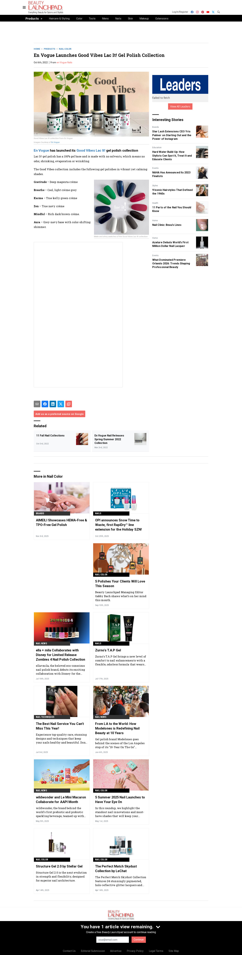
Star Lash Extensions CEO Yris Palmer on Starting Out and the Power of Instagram (171, 135)
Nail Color (65, 49)
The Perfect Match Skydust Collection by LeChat (116, 868)
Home (37, 49)
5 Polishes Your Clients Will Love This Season (120, 583)
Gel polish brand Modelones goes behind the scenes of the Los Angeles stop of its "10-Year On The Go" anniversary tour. (120, 743)
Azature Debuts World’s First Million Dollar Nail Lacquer (170, 244)
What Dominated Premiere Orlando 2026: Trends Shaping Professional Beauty (171, 263)
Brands (155, 127)
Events (155, 168)
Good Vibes (86, 150)
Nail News (41, 643)
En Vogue (55, 142)
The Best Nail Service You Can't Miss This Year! (60, 726)
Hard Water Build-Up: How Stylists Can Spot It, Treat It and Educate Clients (172, 155)
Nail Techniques (45, 717)
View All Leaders (180, 106)
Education (156, 147)
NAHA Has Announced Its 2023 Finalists (171, 174)
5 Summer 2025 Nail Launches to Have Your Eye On (120, 799)
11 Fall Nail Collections (50, 435)
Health (155, 203)
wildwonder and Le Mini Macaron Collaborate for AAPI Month (61, 799)
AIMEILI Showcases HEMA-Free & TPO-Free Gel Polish (61, 522)
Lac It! (100, 150)
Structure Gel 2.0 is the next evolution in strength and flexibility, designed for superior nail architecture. (61, 876)
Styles (155, 185)
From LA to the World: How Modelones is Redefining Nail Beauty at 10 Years (117, 728)
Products (49, 49)
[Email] (37, 404)
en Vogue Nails (64, 62)
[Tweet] (60, 404)
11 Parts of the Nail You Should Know (171, 209)
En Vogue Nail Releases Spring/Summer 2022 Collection (109, 439)
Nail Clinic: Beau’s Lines (167, 224)
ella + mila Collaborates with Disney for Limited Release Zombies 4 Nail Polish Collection (60, 654)
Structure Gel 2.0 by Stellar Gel (59, 866)
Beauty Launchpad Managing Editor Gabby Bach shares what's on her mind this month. (121, 596)
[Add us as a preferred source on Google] (68, 404)
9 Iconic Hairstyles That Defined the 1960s (172, 191)
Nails (98, 513)
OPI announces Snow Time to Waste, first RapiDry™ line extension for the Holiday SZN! (118, 524)
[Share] (45, 404)
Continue (139, 939)
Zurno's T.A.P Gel (108, 650)
